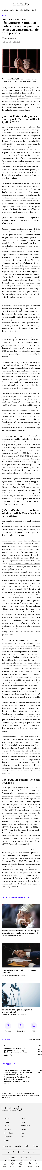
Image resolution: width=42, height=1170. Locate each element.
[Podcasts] (8, 1026)
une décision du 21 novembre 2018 (18, 557)
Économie (19, 10)
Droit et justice (25, 1126)
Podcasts (29, 1166)
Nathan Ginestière (10, 1015)
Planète (23, 1129)
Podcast (36, 1146)
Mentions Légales (10, 1161)
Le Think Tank (13, 1158)
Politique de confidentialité (28, 1161)
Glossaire (18, 1146)
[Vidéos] (34, 1025)
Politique (27, 10)
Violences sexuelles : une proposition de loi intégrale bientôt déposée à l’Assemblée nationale (16, 1051)
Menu (37, 1166)
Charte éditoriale (26, 1158)
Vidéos (27, 1146)
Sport (22, 1137)
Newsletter (21, 1166)
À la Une (5, 10)
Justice (11, 10)
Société (34, 10)
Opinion (6, 1140)
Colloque (7, 1122)
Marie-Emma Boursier (11, 975)
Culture (6, 1126)
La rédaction (8, 936)
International (8, 1133)
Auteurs (6, 1118)
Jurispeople (8, 1137)
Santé (22, 1133)
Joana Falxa (12, 38)
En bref (12, 1166)
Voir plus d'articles (34, 1039)
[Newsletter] (21, 1025)
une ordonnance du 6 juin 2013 (19, 450)
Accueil (5, 1166)
